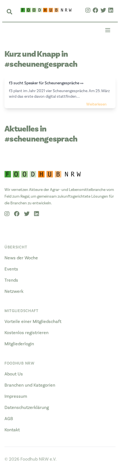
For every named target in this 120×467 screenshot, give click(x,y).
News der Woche (21, 258)
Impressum (15, 396)
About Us (13, 374)
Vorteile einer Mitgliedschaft (32, 321)
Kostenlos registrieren (26, 333)
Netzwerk (13, 291)
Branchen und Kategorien (29, 385)
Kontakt (12, 430)
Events (11, 269)
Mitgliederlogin (19, 344)
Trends (11, 280)
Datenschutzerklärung (26, 407)
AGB (8, 419)
